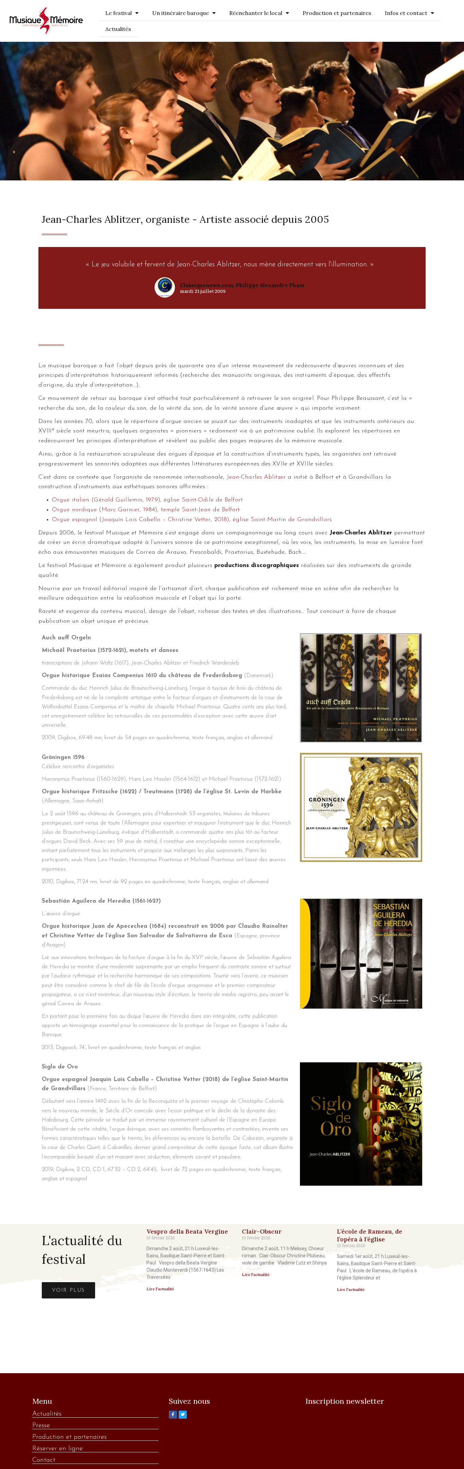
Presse (41, 1425)
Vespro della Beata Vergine (187, 1231)
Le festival (118, 13)
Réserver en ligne (57, 1448)
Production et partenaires (337, 13)
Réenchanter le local (255, 13)
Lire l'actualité (160, 1288)
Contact (43, 1460)
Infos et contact (406, 13)
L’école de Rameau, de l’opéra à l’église (369, 1235)
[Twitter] (183, 1415)
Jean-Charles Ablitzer (256, 477)
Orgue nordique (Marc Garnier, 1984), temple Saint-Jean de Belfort (146, 510)
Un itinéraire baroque (180, 13)
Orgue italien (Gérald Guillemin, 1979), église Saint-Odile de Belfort (147, 500)
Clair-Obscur (262, 1231)
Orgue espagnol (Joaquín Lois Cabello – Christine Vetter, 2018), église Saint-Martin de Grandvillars (192, 520)
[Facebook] (173, 1415)
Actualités (118, 28)
